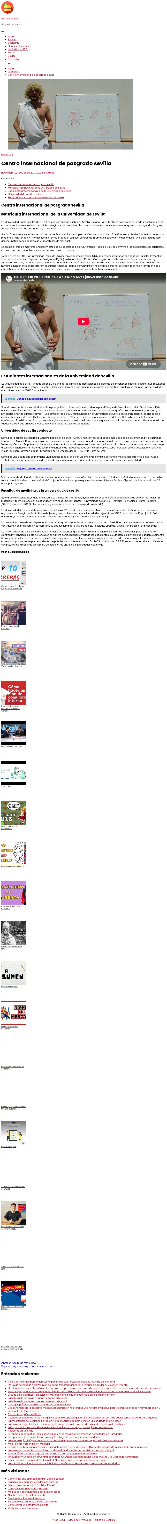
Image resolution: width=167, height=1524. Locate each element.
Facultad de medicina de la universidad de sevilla (36, 197)
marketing (7, 154)
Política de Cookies (104, 1519)
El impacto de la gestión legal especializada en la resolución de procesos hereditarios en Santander (65, 1433)
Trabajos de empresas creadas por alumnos (33, 1481)
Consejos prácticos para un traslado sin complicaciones (39, 1404)
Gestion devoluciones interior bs (26, 1498)
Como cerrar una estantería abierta (28, 1504)
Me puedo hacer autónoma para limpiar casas (34, 1491)
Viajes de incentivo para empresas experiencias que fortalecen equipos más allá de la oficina (61, 1381)
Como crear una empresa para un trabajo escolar (36, 1478)
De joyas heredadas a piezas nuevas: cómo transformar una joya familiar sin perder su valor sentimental (68, 1384)
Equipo (12, 55)
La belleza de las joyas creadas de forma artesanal (37, 1398)
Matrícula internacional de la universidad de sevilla (36, 187)
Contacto (13, 59)
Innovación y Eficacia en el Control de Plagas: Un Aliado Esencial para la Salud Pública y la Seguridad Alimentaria (73, 1456)
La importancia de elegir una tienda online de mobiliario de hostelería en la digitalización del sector (64, 1420)
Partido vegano (10, 18)
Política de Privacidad (79, 1519)
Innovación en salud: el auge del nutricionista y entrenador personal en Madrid (53, 1453)
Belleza (12, 39)
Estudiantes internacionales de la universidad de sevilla (39, 190)
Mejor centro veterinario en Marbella (29, 1443)
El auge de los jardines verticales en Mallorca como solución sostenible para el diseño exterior (61, 1394)
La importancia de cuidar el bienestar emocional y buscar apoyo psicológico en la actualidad (60, 1427)
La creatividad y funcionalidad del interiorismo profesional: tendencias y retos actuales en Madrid (64, 1463)
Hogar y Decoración (19, 46)
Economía (13, 42)
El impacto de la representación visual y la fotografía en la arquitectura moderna (54, 1437)
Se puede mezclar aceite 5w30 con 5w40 (32, 1501)
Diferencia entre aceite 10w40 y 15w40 (31, 1485)
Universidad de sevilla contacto (26, 194)
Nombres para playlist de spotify (27, 1495)
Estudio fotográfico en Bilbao (24, 1414)
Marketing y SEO (18, 49)
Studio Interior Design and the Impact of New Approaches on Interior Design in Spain (57, 1460)
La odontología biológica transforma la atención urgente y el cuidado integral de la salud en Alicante (65, 1440)
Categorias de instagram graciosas (28, 1488)
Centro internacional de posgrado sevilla (31, 184)
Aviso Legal (58, 1519)
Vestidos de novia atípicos (23, 1508)
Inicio (11, 36)
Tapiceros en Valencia (20, 1430)
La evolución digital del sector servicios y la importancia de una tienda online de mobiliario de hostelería (67, 1424)
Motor (11, 52)
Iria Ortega (48, 172)
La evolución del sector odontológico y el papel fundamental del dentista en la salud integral (61, 1450)
